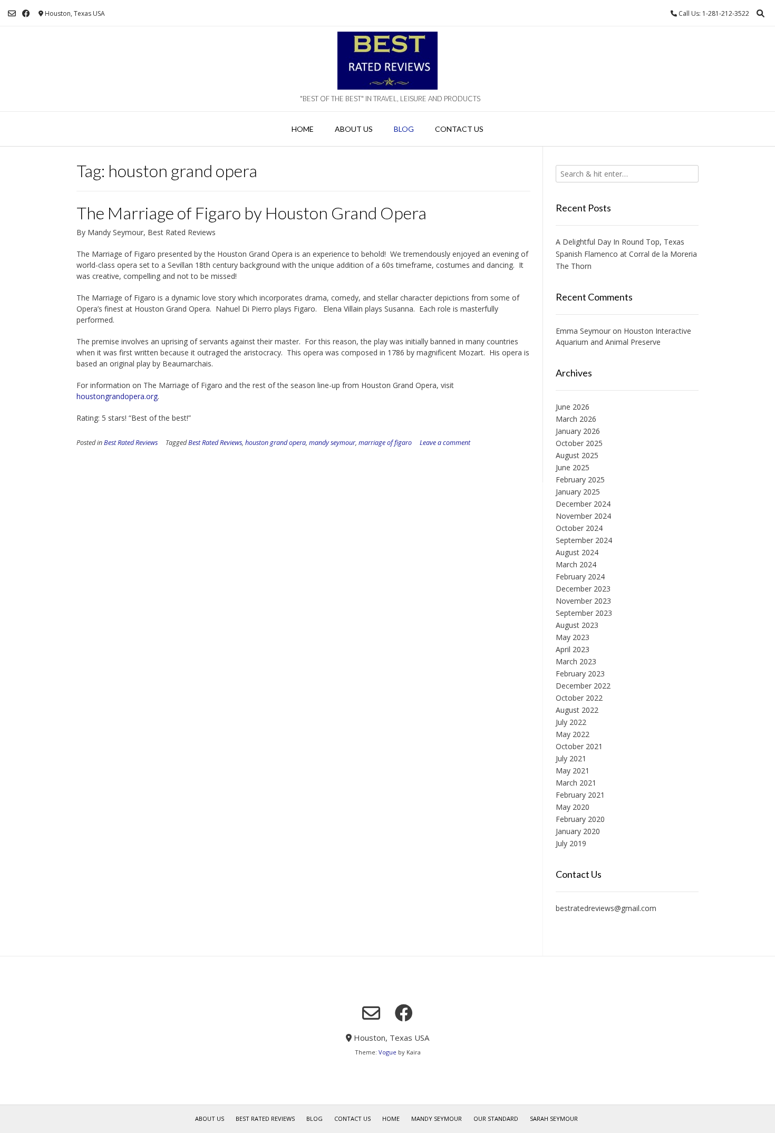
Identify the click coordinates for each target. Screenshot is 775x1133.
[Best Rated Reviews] (387, 61)
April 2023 (572, 649)
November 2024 (583, 516)
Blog (404, 128)
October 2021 (579, 746)
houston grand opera (275, 442)
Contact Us (459, 128)
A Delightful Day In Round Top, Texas (620, 242)
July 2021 (571, 758)
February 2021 (580, 795)
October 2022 (579, 698)
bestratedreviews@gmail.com (606, 908)
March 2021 (576, 783)
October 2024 (579, 528)
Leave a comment (445, 442)
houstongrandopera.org (117, 396)
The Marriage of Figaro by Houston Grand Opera (251, 212)
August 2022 (577, 710)
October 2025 (579, 443)
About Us (354, 128)
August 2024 (577, 552)
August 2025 (577, 455)
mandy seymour (332, 442)
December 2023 (583, 589)
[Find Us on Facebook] (26, 13)
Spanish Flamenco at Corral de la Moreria (626, 254)
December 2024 (583, 504)
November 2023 (583, 601)
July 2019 (571, 843)
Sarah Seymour (554, 1118)
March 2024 (576, 564)
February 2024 (580, 577)
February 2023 (580, 674)
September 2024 (584, 540)
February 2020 (580, 819)
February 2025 (580, 479)
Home (303, 128)
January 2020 (578, 831)
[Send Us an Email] (12, 13)
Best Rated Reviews (131, 442)
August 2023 (577, 625)
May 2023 (572, 637)
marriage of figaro (385, 442)
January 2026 (578, 431)
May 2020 (572, 807)
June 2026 (572, 407)
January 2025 (578, 492)
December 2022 (583, 686)
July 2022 (571, 722)
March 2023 (576, 661)
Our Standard (495, 1118)
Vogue (387, 1052)
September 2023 (584, 613)
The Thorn (574, 266)
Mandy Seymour (436, 1118)
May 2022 (572, 734)
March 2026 (576, 419)
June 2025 (572, 467)
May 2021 (572, 771)
